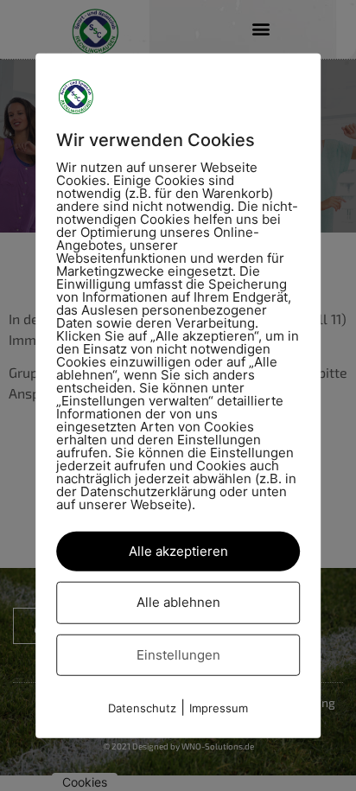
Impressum (218, 708)
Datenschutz (142, 708)
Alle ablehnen (178, 602)
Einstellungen (178, 654)
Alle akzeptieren (178, 550)
